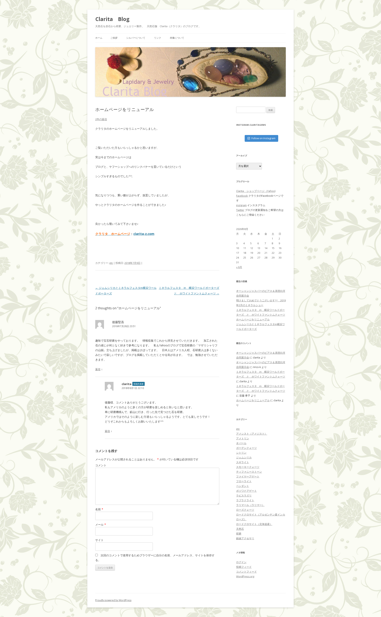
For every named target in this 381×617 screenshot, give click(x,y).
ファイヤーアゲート (247, 476)
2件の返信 (101, 119)
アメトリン (242, 438)
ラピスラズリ (244, 495)
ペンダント (242, 486)
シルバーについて (135, 37)
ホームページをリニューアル (253, 319)
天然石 (240, 529)
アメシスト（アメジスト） (251, 433)
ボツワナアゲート (246, 490)
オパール (241, 443)
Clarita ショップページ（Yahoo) (255, 191)
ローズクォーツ (245, 510)
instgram (241, 205)
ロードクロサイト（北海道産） (254, 524)
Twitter (240, 210)
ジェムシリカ (244, 457)
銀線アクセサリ (245, 538)
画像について (177, 37)
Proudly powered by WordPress (113, 600)
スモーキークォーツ (247, 467)
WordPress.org (245, 576)
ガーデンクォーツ (246, 448)
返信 (97, 369)
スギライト (242, 462)
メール (100, 524)
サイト (99, 540)
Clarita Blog (112, 19)
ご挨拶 (113, 37)
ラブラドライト (245, 500)
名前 (99, 509)
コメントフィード (246, 571)
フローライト (244, 481)
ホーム (98, 37)
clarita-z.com (143, 234)
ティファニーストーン (249, 471)
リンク (157, 37)
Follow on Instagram (263, 138)
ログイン (241, 562)
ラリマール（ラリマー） (250, 505)
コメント (100, 465)
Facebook (242, 195)
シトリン (241, 452)
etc (111, 263)
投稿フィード (244, 567)
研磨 (238, 533)
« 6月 (239, 267)
